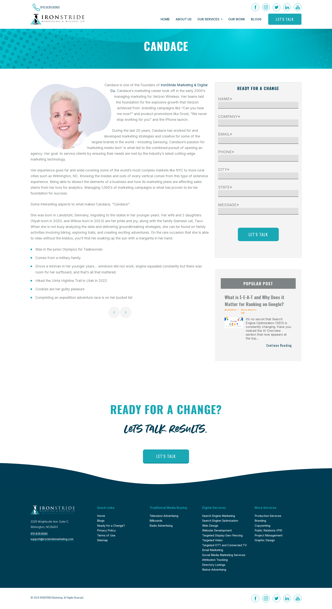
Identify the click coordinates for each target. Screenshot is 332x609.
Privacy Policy (106, 530)
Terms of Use (106, 535)
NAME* (225, 99)
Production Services (268, 516)
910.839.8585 (39, 533)
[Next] (125, 312)
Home (165, 19)
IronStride (232, 309)
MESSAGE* (228, 205)
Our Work (236, 19)
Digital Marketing (248, 309)
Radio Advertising (161, 525)
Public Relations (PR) (268, 530)
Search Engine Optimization (220, 520)
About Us (184, 19)
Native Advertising (214, 569)
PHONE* (226, 152)
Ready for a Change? (111, 525)
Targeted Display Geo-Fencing (222, 535)
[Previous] (114, 312)
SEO (243, 312)
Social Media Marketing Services (223, 555)
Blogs (256, 19)
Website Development (217, 530)
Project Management (268, 535)
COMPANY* (229, 116)
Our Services (208, 19)
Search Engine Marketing (218, 516)
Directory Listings (213, 565)
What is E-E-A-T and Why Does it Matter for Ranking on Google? (254, 300)
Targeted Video (212, 540)
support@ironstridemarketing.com (52, 539)
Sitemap (102, 540)
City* (224, 169)
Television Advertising (163, 516)
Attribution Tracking (215, 560)
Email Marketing (212, 550)
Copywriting (262, 525)
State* (225, 187)
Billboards (155, 520)
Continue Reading (279, 345)
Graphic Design (265, 540)
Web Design (210, 525)
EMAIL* (225, 134)
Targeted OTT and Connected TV (224, 545)
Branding (260, 520)
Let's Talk (285, 19)
